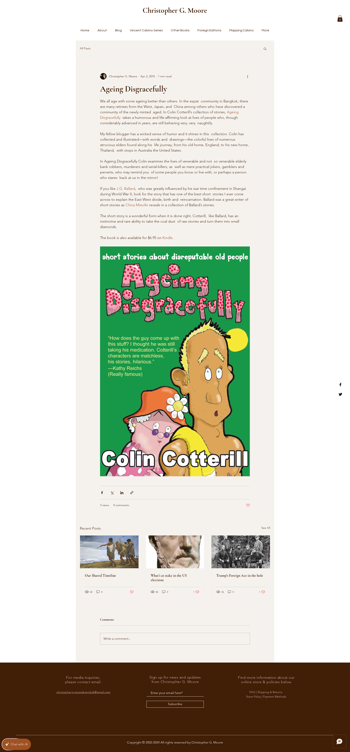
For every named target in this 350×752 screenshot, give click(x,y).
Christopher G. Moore (175, 10)
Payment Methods (274, 696)
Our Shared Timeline (100, 575)
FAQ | (253, 692)
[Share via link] (132, 493)
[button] (340, 18)
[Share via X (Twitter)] (112, 493)
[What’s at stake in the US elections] (175, 551)
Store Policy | (254, 696)
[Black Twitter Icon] (340, 394)
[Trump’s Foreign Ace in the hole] (240, 551)
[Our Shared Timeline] (109, 551)
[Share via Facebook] (102, 493)
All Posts (85, 48)
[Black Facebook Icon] (340, 384)
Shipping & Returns (270, 692)
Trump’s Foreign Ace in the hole (239, 575)
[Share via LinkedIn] (122, 493)
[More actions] (247, 76)
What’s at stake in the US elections (169, 577)
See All (265, 528)
